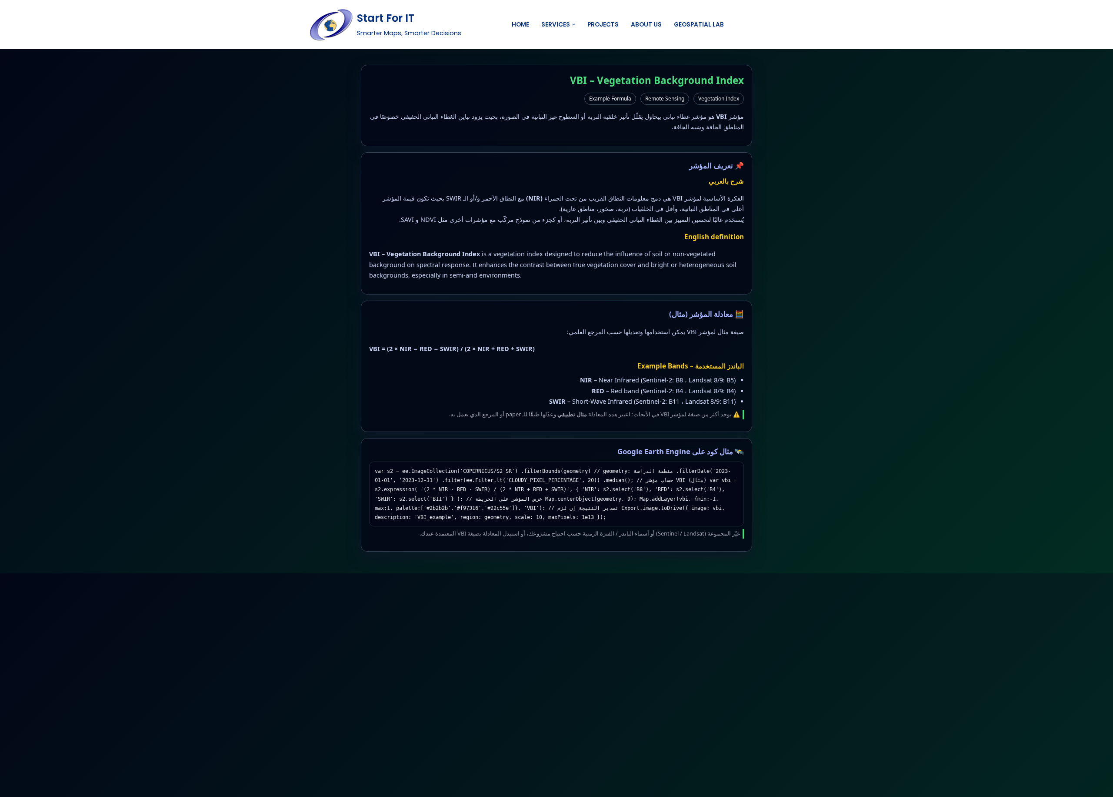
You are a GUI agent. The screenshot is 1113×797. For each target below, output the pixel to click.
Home (520, 24)
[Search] (733, 24)
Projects (603, 24)
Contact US (776, 25)
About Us (646, 24)
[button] (573, 24)
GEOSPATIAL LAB (699, 24)
